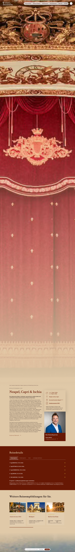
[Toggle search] (71, 3)
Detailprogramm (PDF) (54, 403)
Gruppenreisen (28, 3)
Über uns (60, 3)
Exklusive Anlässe (36, 3)
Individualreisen (53, 3)
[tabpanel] (37, 473)
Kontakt (66, 3)
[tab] (13, 458)
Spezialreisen (45, 3)
